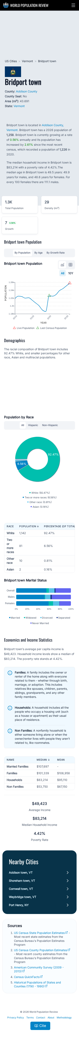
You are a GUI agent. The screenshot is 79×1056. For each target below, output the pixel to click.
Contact (40, 1017)
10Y (70, 273)
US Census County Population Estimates (40, 950)
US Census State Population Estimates (39, 933)
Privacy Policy (15, 1017)
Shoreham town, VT (22, 880)
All (62, 273)
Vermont (27, 61)
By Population (22, 252)
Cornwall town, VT (21, 888)
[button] (73, 5)
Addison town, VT (21, 872)
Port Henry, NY (19, 905)
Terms (30, 1017)
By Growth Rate (56, 252)
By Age (38, 252)
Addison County (26, 91)
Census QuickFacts (27, 977)
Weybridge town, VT (22, 897)
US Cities (11, 61)
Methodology (64, 1017)
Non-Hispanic (50, 425)
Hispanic (33, 425)
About (51, 1017)
